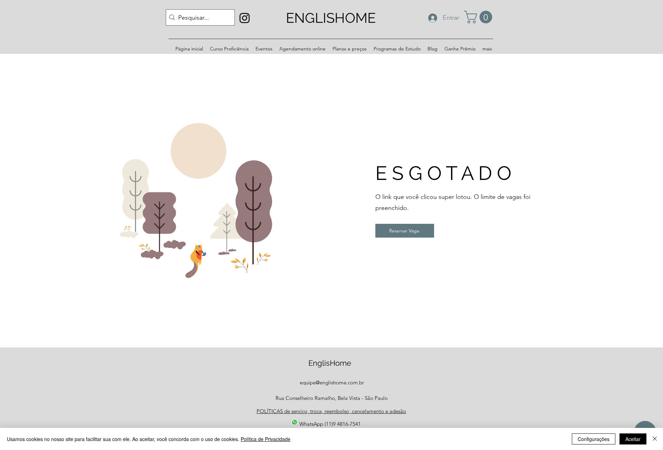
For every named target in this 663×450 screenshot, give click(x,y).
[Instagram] (244, 18)
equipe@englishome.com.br (332, 382)
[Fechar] (655, 438)
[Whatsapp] (294, 422)
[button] (479, 17)
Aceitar (633, 438)
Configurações (593, 438)
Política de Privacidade (265, 438)
